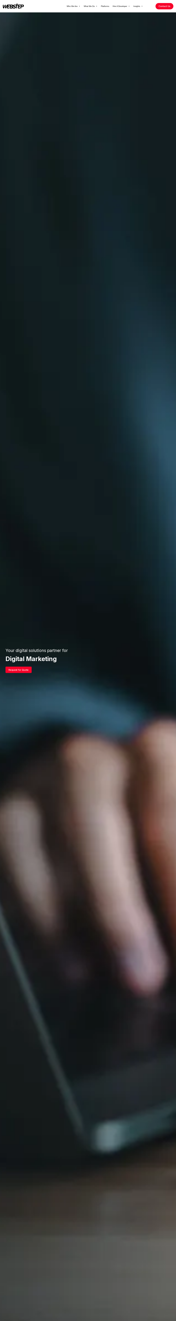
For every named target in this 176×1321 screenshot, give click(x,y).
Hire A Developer (120, 6)
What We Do (89, 6)
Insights (136, 6)
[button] (79, 6)
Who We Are (72, 6)
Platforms (105, 6)
